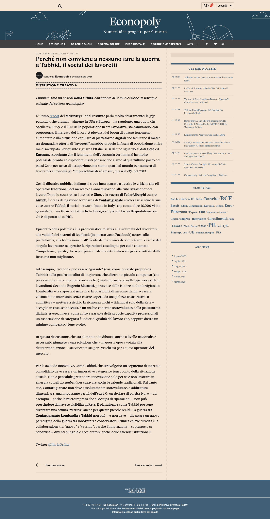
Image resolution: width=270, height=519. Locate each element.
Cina (184, 205)
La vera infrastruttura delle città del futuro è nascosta (206, 90)
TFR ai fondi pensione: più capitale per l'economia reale (203, 111)
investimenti (217, 218)
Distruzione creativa (166, 44)
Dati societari (110, 505)
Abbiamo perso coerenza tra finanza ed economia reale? (208, 79)
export (193, 212)
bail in (174, 199)
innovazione (199, 219)
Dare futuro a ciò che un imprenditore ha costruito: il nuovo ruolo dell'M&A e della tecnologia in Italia (205, 124)
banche (211, 198)
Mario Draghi (190, 226)
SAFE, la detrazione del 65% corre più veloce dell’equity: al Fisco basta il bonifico (207, 144)
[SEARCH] (60, 5)
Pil (211, 225)
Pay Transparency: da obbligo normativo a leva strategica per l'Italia (207, 155)
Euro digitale (135, 44)
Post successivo (144, 465)
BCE (226, 198)
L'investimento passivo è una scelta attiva (204, 134)
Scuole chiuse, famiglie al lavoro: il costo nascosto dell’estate (205, 165)
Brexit (175, 205)
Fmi (202, 211)
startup (176, 232)
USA (218, 232)
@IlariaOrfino (59, 444)
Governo (222, 212)
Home (39, 44)
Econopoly (135, 22)
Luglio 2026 (179, 261)
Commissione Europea (201, 205)
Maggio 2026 (180, 271)
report (54, 116)
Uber (185, 232)
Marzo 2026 (179, 281)
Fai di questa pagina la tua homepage (158, 508)
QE (225, 225)
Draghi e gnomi (81, 44)
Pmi (219, 226)
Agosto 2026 (180, 256)
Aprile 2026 (179, 276)
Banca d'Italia (191, 199)
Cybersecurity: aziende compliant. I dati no (205, 174)
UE (191, 232)
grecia (174, 219)
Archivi (202, 247)
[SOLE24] (45, 6)
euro (228, 205)
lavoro (177, 225)
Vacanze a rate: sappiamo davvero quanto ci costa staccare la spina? (206, 100)
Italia (231, 218)
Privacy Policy (179, 505)
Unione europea (205, 232)
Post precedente (54, 465)
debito (219, 205)
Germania (212, 212)
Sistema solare (109, 44)
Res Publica (57, 44)
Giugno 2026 (180, 266)
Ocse (202, 225)
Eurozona (179, 212)
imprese (185, 219)
